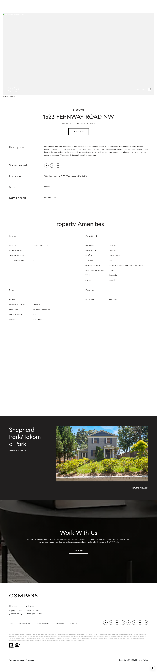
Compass (65, 634)
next (16, 89)
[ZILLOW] (146, 622)
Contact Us (73, 623)
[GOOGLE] (140, 622)
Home (11, 623)
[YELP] (134, 622)
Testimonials (60, 623)
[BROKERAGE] (123, 622)
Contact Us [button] (78, 550)
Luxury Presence (27, 660)
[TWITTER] (128, 622)
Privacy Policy (142, 660)
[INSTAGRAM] (111, 622)
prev (10, 89)
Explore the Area (140, 488)
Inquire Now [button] (78, 131)
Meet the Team (24, 623)
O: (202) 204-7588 (16, 611)
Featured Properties (42, 623)
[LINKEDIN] (117, 622)
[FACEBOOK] (105, 622)
